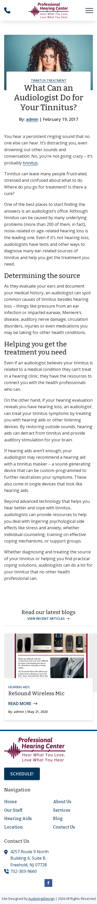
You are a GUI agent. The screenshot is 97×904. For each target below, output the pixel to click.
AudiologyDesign (41, 898)
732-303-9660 (23, 871)
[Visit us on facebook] (48, 883)
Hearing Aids (19, 687)
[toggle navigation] (89, 10)
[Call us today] (7, 10)
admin (32, 119)
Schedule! (22, 774)
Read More (19, 703)
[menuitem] (24, 801)
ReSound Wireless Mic (36, 693)
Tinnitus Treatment (48, 80)
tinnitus (30, 163)
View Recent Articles (46, 618)
